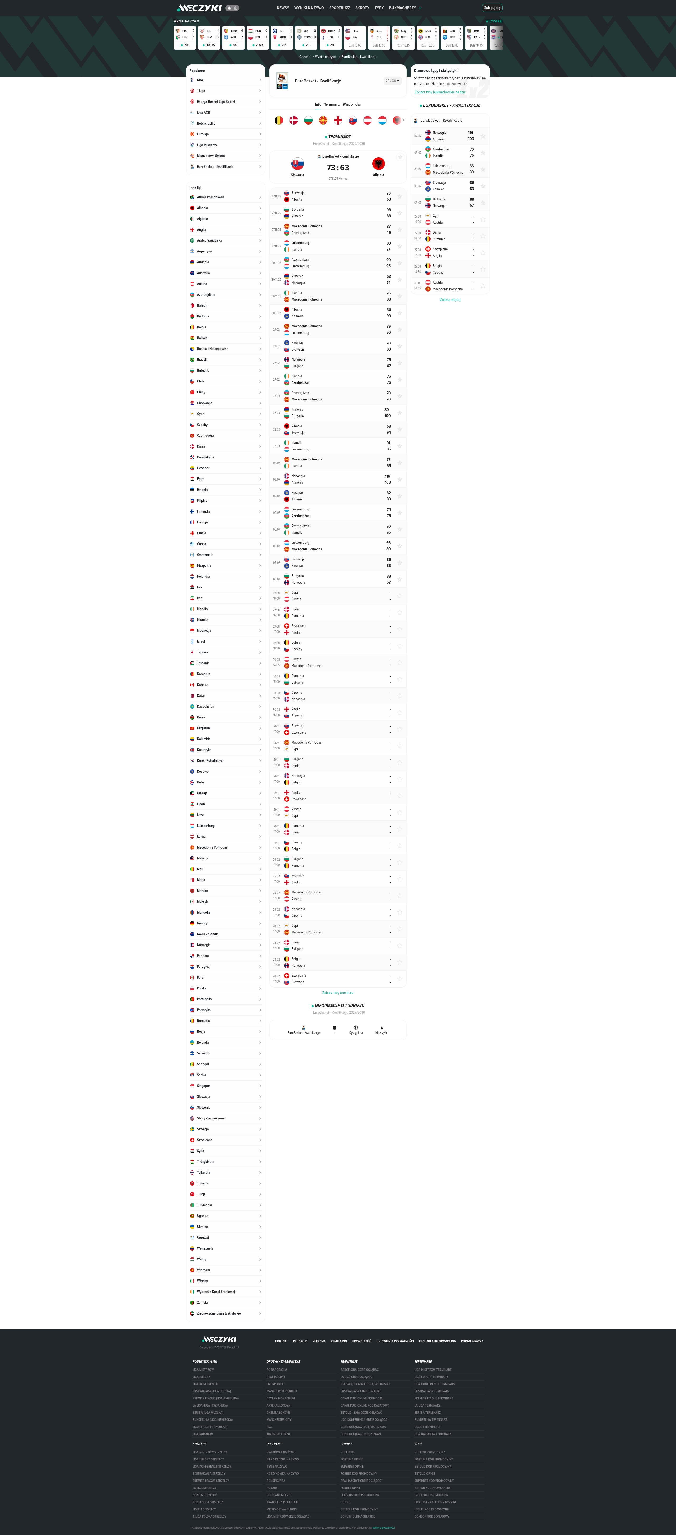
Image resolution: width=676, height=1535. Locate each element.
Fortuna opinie (352, 1459)
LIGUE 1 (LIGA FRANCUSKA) (210, 1427)
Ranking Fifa (276, 1481)
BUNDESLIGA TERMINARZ (431, 1420)
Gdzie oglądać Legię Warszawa (363, 1427)
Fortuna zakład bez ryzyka (435, 1502)
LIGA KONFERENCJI (205, 1384)
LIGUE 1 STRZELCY (204, 1509)
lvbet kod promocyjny (431, 1495)
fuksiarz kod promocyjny (360, 1495)
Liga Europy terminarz (431, 1377)
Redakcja (300, 1341)
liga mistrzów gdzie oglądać (288, 1516)
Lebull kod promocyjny (432, 1509)
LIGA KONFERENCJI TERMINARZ (435, 1384)
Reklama (319, 1341)
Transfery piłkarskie (282, 1502)
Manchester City (279, 1420)
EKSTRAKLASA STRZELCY (209, 1474)
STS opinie (348, 1452)
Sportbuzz (339, 8)
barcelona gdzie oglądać (360, 1370)
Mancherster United (282, 1391)
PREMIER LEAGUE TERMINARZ (434, 1398)
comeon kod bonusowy (432, 1516)
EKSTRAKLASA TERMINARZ (432, 1391)
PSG (269, 1427)
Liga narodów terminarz (433, 1434)
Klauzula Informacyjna (437, 1341)
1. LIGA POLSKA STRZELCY (209, 1516)
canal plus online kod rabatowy (365, 1405)
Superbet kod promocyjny (434, 1481)
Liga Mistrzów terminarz (433, 1370)
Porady (272, 1488)
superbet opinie (352, 1466)
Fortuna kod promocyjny (434, 1459)
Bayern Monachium (281, 1398)
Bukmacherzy (402, 8)
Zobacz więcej (450, 299)
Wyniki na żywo (309, 8)
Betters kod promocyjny (359, 1509)
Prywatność (361, 1341)
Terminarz (332, 104)
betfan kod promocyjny (433, 1488)
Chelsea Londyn (278, 1412)
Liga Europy (201, 1377)
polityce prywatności (384, 1527)
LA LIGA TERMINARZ (427, 1405)
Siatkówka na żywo (281, 1452)
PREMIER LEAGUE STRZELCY (211, 1481)
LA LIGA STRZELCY (205, 1488)
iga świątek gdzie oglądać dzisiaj (365, 1384)
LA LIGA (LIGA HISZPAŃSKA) (210, 1405)
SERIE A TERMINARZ (428, 1412)
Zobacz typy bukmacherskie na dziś (440, 92)
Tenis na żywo (277, 1466)
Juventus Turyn (278, 1434)
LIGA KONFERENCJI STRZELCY (212, 1466)
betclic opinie (425, 1474)
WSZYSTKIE (494, 21)
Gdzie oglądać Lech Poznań (361, 1434)
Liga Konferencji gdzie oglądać (364, 1420)
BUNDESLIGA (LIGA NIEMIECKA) (213, 1420)
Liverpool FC (276, 1384)
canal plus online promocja (362, 1398)
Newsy (283, 8)
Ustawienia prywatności (395, 1341)
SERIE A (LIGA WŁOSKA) (208, 1412)
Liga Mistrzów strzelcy (210, 1452)
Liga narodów (203, 1434)
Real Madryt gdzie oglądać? (362, 1481)
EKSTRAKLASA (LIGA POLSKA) (212, 1391)
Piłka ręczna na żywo (283, 1459)
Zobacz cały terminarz (338, 992)
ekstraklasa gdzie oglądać (361, 1391)
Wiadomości (352, 104)
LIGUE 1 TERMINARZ (427, 1427)
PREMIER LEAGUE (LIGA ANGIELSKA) (216, 1398)
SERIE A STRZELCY (205, 1495)
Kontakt (281, 1341)
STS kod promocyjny (430, 1452)
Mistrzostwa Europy (282, 1509)
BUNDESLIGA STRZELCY (208, 1502)
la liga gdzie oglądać (356, 1377)
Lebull (345, 1502)
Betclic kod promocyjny (433, 1466)
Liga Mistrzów (203, 1370)
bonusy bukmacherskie (358, 1516)
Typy (379, 8)
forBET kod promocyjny (359, 1474)
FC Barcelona (277, 1370)
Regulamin (339, 1341)
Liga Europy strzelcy (208, 1459)
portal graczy (472, 1341)
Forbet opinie (351, 1488)
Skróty (362, 8)
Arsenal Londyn (278, 1405)
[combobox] (393, 81)
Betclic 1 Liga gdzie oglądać (361, 1412)
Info (318, 104)
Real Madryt (276, 1377)
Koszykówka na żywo (283, 1474)
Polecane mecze (278, 1495)
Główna (304, 56)
